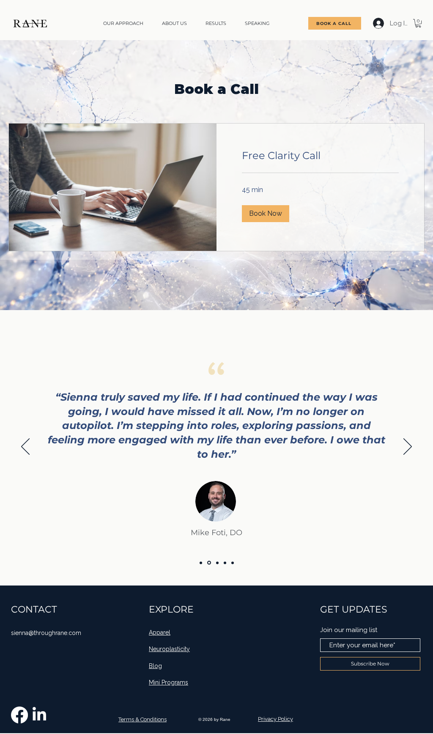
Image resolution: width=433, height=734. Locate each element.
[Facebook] (19, 715)
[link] (320, 155)
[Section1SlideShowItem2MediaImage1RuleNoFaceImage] (217, 562)
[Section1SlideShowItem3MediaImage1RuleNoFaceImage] (232, 562)
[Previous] (25, 447)
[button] (418, 23)
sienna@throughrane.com (46, 633)
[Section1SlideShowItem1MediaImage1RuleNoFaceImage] (209, 563)
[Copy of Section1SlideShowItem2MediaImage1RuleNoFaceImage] (225, 562)
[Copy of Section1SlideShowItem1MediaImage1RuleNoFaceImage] (201, 562)
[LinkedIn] (39, 715)
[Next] (407, 447)
